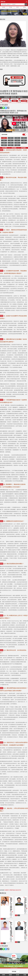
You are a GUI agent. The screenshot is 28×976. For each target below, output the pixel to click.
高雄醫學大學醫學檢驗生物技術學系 (12, 890)
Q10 (11, 142)
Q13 (4, 145)
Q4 (24, 137)
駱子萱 (11, 917)
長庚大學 (11, 937)
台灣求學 (3, 974)
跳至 (1, 150)
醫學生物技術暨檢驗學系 (11, 939)
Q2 (10, 137)
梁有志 (25, 913)
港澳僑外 (24, 7)
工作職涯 (24, 974)
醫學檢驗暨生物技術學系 (25, 911)
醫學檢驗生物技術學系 (11, 915)
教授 (16, 915)
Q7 (17, 140)
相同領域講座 (23, 147)
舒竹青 (11, 941)
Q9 (4, 142)
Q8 (24, 140)
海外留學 (17, 974)
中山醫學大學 (25, 936)
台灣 (4, 918)
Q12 (24, 142)
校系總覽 (3, 7)
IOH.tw (3, 1)
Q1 (4, 137)
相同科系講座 (14, 147)
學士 (2, 918)
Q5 (4, 140)
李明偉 (25, 940)
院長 (16, 942)
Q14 (11, 145)
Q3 (17, 137)
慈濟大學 (11, 912)
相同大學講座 (4, 147)
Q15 (17, 145)
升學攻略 (10, 7)
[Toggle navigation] (26, 2)
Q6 (10, 140)
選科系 (17, 7)
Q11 (17, 142)
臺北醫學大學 (25, 909)
